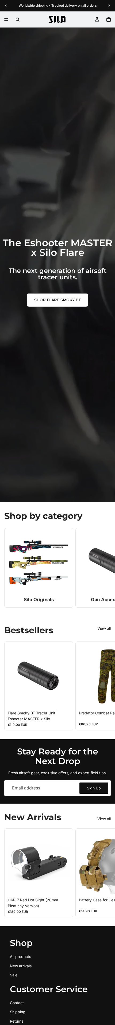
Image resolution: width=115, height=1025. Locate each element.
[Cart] (108, 19)
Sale (13, 975)
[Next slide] (104, 567)
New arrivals (21, 966)
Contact (17, 1002)
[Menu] (6, 19)
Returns (16, 1021)
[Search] (18, 19)
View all (104, 628)
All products (20, 956)
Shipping (17, 1012)
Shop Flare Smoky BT (57, 300)
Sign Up (94, 788)
